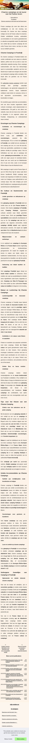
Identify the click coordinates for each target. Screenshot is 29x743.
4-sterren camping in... (7, 726)
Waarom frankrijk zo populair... (9, 715)
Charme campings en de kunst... (10, 719)
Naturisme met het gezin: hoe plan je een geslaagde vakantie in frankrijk (14, 661)
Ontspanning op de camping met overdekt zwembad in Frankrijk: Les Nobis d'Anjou (14, 680)
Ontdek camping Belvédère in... (9, 722)
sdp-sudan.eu (14, 17)
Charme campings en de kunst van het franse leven (13, 21)
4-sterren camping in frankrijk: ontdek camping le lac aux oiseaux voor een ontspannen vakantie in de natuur (14, 675)
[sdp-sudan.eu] (14, 5)
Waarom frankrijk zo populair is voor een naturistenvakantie (22, 648)
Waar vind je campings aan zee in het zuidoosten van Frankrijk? (14, 691)
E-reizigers (13, 19)
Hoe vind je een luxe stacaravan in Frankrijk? (14, 695)
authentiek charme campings (11, 83)
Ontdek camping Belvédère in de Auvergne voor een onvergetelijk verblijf (5, 649)
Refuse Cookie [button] (8, 739)
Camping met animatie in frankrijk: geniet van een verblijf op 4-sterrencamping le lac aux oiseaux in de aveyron (14, 686)
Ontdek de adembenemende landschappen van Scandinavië (13, 698)
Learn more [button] (14, 735)
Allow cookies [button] (20, 739)
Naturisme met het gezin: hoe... (9, 712)
